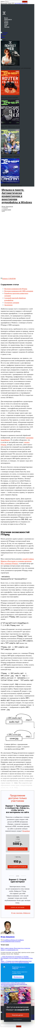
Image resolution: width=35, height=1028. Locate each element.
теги (19, 941)
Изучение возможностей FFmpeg (15, 289)
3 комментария (6, 210)
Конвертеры (10, 941)
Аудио (18, 940)
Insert (19, 1026)
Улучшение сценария (11, 302)
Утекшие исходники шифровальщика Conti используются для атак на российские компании (16, 961)
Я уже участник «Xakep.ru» (20, 913)
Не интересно (17, 1019)
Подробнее (26, 831)
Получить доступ (17, 1015)
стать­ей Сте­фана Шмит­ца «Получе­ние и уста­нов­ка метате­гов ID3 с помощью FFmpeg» (17, 561)
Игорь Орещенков (7, 206)
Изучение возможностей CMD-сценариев (18, 291)
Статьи (16, 941)
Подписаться (18, 977)
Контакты (31, 1019)
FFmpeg (8, 940)
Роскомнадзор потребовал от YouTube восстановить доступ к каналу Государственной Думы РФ (17, 958)
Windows (13, 940)
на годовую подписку (21, 3)
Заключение (8, 305)
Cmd (5, 940)
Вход (33, 2)
